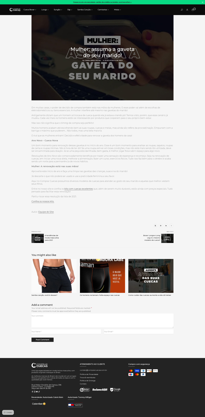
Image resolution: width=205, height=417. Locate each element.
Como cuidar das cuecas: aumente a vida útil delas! (149, 295)
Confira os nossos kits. (42, 201)
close (2, 2)
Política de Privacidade (89, 374)
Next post (170, 231)
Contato (83, 384)
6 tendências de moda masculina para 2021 (52, 237)
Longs (44, 10)
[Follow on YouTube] (37, 392)
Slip (68, 10)
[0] (192, 9)
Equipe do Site (46, 212)
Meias (116, 10)
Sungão (57, 10)
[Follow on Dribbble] (161, 226)
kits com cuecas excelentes (78, 189)
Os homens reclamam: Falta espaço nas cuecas (100, 295)
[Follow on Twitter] (155, 226)
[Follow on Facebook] (32, 392)
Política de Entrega (87, 381)
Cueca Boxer (28, 10)
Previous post (36, 231)
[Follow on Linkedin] (166, 226)
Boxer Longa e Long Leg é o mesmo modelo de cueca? (151, 237)
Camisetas (102, 10)
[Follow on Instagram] (34, 392)
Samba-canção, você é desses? (44, 295)
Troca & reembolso (87, 378)
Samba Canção (84, 10)
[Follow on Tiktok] (39, 392)
